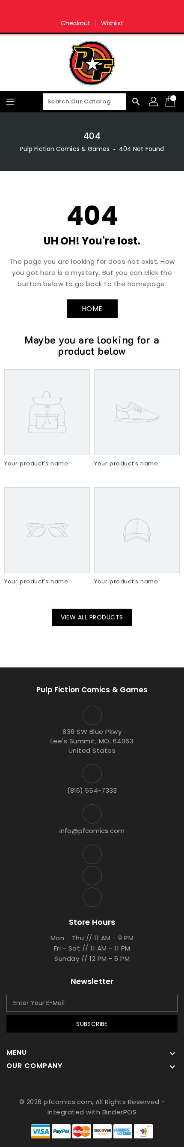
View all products (92, 617)
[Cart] (171, 101)
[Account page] (154, 101)
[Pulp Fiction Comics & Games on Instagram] (92, 9)
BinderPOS (119, 1112)
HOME (92, 309)
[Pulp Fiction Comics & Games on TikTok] (108, 9)
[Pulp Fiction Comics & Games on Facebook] (75, 9)
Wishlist (112, 23)
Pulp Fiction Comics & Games (65, 149)
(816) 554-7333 (92, 790)
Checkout (76, 23)
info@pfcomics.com (92, 830)
